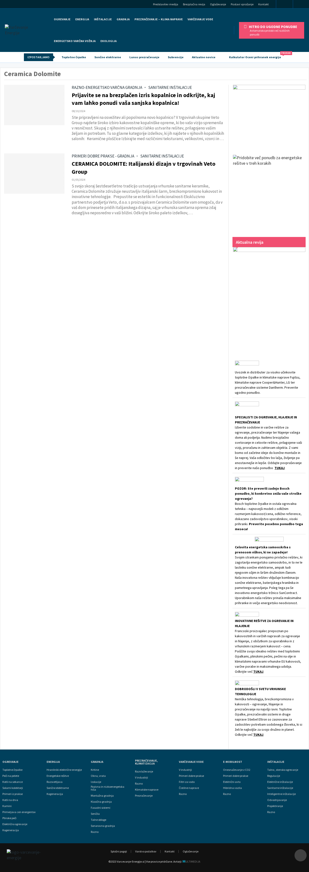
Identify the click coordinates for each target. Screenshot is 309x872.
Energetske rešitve (58, 775)
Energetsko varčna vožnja (75, 41)
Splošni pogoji (119, 851)
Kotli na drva (10, 800)
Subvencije (175, 57)
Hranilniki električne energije (64, 769)
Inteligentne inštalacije (281, 794)
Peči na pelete (10, 775)
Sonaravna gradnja (103, 825)
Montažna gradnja (102, 795)
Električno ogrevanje (14, 824)
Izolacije (96, 781)
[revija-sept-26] (269, 297)
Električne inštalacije (280, 781)
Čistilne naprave (189, 787)
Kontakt (263, 4)
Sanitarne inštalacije (280, 787)
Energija (53, 761)
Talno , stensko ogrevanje (282, 769)
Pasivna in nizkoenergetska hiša (107, 788)
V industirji (141, 777)
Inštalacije (103, 19)
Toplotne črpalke (74, 57)
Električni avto (231, 781)
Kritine (95, 769)
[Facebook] (284, 4)
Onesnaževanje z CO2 (236, 769)
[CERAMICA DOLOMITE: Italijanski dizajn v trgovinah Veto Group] (34, 173)
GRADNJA (123, 19)
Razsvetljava (55, 781)
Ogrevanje (62, 19)
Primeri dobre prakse (191, 775)
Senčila (95, 813)
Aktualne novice (203, 57)
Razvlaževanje (144, 771)
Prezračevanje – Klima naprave (158, 19)
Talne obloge (98, 819)
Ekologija (108, 41)
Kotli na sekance (12, 781)
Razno (94, 831)
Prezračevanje (144, 795)
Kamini (7, 806)
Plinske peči (9, 818)
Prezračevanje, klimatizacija (146, 762)
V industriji (185, 769)
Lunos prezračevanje (144, 57)
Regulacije (273, 775)
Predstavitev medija (165, 4)
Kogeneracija (10, 830)
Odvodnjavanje (277, 800)
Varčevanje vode (200, 19)
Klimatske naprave (146, 789)
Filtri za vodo (187, 781)
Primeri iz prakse (12, 794)
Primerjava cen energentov (19, 812)
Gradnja (97, 761)
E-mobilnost (232, 761)
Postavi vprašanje (242, 4)
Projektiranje (275, 806)
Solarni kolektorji (12, 787)
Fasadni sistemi (100, 807)
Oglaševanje (218, 4)
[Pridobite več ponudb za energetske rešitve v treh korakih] (269, 191)
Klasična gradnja (101, 801)
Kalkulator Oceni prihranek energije (257, 55)
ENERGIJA (82, 19)
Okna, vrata (98, 775)
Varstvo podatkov (145, 851)
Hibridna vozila (232, 787)
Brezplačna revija (194, 4)
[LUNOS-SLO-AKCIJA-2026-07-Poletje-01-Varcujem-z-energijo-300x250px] (269, 115)
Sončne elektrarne (107, 57)
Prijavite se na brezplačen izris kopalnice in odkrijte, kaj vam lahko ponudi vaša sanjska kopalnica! (143, 99)
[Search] (302, 4)
